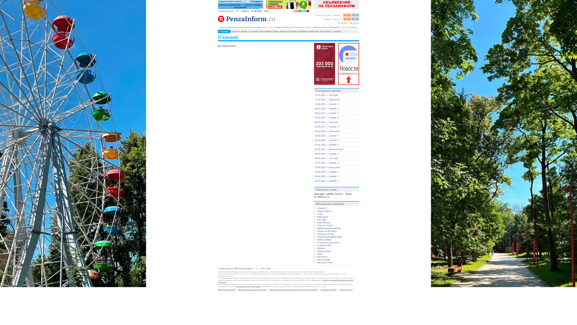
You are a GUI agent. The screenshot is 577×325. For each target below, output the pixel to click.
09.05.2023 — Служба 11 (327, 108)
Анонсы (284, 31)
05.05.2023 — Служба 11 (327, 117)
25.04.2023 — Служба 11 (327, 176)
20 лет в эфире (239, 31)
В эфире (303, 31)
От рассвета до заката (328, 242)
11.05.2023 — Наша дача (327, 99)
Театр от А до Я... (326, 225)
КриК (319, 253)
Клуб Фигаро (323, 222)
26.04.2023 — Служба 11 (327, 171)
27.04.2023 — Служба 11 (327, 162)
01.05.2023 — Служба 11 (327, 144)
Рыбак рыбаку (324, 239)
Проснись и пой (325, 233)
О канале (253, 31)
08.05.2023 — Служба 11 (327, 113)
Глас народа (255, 27)
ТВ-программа (299, 27)
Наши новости (324, 211)
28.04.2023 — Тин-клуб (326, 158)
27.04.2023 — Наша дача (327, 167)
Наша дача (322, 216)
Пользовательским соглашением (248, 286)
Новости (223, 27)
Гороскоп (344, 27)
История (318, 27)
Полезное (334, 27)
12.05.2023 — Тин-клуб (326, 95)
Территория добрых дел (329, 236)
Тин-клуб (321, 219)
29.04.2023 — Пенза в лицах (329, 149)
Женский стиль (325, 262)
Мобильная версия (226, 289)
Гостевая (353, 27)
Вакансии (314, 31)
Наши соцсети (346, 289)
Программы (265, 31)
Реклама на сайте (328, 289)
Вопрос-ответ (268, 27)
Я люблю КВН (324, 245)
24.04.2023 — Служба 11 (327, 180)
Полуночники (324, 251)
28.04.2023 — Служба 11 (327, 153)
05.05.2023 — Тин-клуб (326, 122)
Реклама (293, 31)
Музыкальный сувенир (329, 228)
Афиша (326, 27)
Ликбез (278, 27)
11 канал (223, 31)
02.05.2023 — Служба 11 (327, 140)
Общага (321, 248)
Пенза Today (323, 259)
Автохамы (244, 27)
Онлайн (337, 31)
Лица (275, 31)
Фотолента (287, 27)
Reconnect (322, 256)
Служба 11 (322, 208)
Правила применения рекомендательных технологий (293, 289)
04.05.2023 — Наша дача (327, 131)
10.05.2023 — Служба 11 (327, 104)
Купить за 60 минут (327, 231)
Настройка (325, 31)
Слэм (319, 213)
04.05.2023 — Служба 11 (327, 126)
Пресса (310, 27)
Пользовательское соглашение (252, 289)
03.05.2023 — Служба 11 (327, 135)
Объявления (233, 27)
